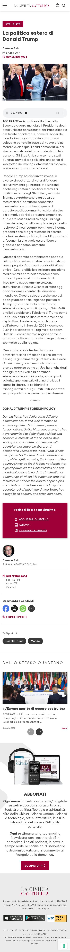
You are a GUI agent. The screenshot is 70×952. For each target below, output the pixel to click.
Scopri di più (35, 865)
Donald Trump (14, 641)
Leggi (64, 728)
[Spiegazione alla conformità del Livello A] (57, 918)
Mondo (35, 641)
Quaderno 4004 (16, 56)
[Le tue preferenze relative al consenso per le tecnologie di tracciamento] (64, 946)
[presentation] (30, 731)
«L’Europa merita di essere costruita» (34, 708)
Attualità (13, 24)
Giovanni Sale (11, 48)
